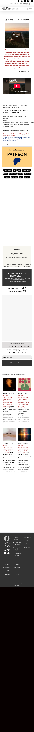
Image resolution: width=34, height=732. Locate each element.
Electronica (12, 174)
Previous (7, 145)
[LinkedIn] (15, 346)
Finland (15, 137)
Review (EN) (6, 139)
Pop (15, 170)
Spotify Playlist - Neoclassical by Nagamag (14, 139)
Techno (7, 177)
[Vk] (24, 346)
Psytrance (28, 174)
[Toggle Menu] (30, 9)
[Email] (27, 346)
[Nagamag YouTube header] (25, 1)
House (5, 174)
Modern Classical (22, 137)
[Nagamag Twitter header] (22, 1)
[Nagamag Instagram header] (29, 1)
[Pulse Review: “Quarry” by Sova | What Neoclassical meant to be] (24, 384)
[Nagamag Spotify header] (32, 1)
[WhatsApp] (18, 346)
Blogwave (14, 177)
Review (12, 406)
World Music (26, 170)
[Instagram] (8, 546)
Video (8, 135)
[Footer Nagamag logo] (7, 536)
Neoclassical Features (8, 403)
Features (9, 399)
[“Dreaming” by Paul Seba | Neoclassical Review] (9, 434)
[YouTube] (5, 553)
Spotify (25, 134)
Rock (20, 177)
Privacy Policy (17, 585)
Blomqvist (10, 137)
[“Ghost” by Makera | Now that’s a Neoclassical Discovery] (9, 384)
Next (28, 145)
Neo (28, 137)
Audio (11, 134)
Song (21, 134)
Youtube (13, 135)
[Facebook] (6, 346)
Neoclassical (16, 134)
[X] (9, 346)
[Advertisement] (17, 14)
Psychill (20, 174)
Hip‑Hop (26, 177)
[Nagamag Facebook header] (19, 1)
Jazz (19, 170)
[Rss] (8, 553)
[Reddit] (12, 346)
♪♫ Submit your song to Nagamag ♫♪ (21, 3)
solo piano (13, 139)
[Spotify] (8, 550)
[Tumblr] (21, 346)
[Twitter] (5, 550)
